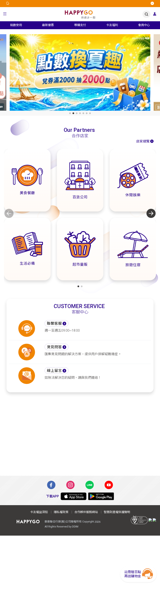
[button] (4, 14)
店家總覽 (143, 141)
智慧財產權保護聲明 (117, 512)
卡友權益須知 (39, 512)
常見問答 (54, 347)
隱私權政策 (61, 512)
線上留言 (54, 371)
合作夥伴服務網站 (86, 512)
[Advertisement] (80, 436)
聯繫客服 (54, 323)
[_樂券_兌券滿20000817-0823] (80, 73)
